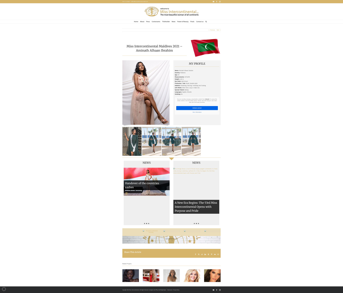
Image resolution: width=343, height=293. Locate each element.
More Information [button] (197, 112)
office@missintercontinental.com (139, 1)
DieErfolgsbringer (162, 290)
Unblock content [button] (197, 108)
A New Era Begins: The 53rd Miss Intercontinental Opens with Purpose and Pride (196, 206)
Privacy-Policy (176, 290)
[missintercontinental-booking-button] (151, 231)
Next (218, 30)
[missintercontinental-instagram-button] (192, 231)
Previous (212, 30)
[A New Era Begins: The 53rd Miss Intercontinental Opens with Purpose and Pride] (196, 196)
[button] (206, 21)
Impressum (169, 290)
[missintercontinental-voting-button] (212, 231)
